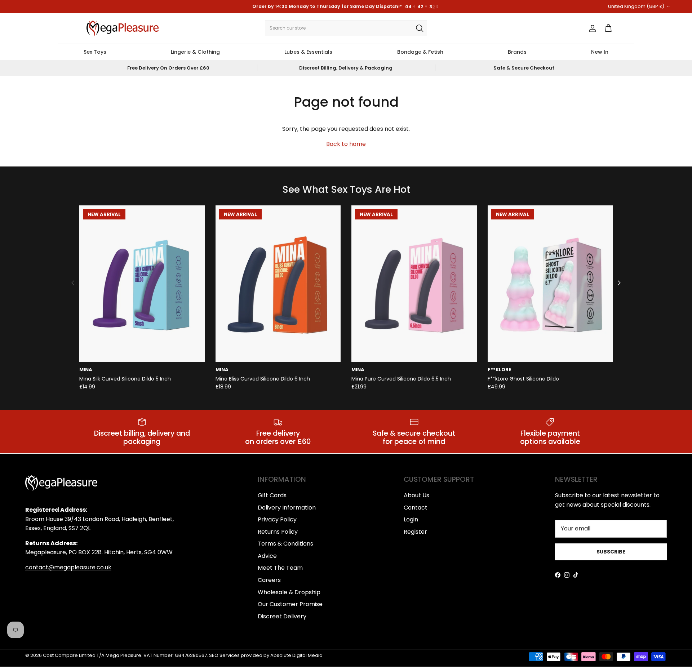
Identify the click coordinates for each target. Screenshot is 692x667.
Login (411, 519)
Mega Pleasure (123, 655)
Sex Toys (95, 51)
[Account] (591, 28)
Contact (415, 507)
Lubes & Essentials (308, 51)
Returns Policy (278, 532)
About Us (416, 495)
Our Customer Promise (290, 604)
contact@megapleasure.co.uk (68, 567)
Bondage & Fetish (420, 51)
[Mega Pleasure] (122, 28)
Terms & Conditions (285, 543)
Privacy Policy (277, 519)
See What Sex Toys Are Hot (346, 189)
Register (415, 532)
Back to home (346, 144)
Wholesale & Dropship (289, 592)
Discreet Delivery (282, 616)
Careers (269, 580)
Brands (517, 51)
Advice (267, 556)
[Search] (419, 28)
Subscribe (610, 551)
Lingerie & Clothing (195, 51)
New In (599, 51)
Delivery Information (287, 507)
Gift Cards (272, 495)
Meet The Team (280, 568)
